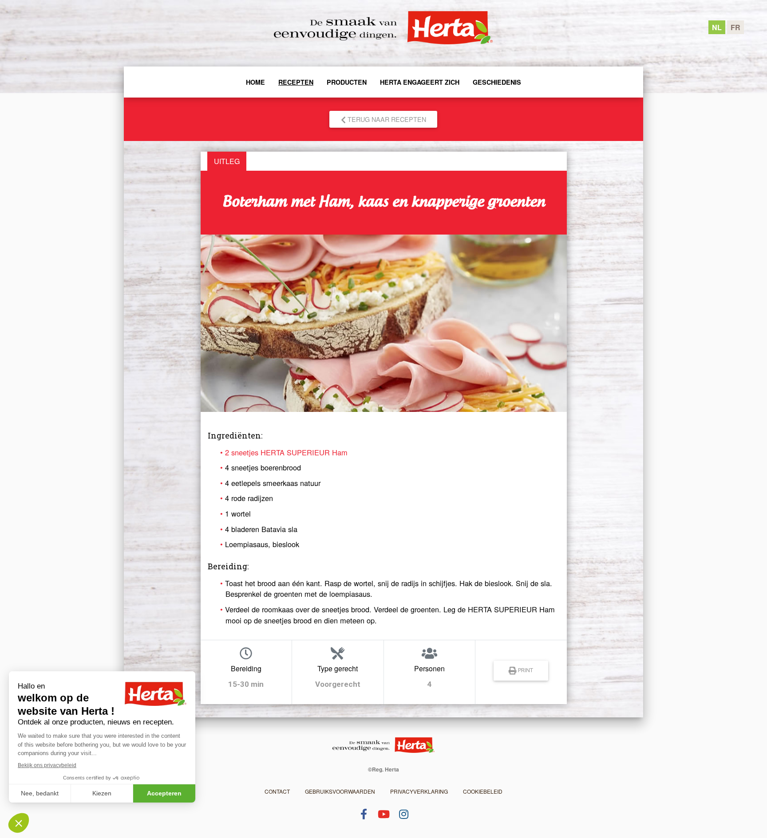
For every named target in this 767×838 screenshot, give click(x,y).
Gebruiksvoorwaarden (340, 791)
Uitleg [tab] (227, 161)
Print (525, 670)
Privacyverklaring (419, 791)
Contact (277, 791)
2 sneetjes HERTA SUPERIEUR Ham (286, 452)
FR (735, 27)
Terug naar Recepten (386, 119)
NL (717, 27)
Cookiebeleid (482, 791)
